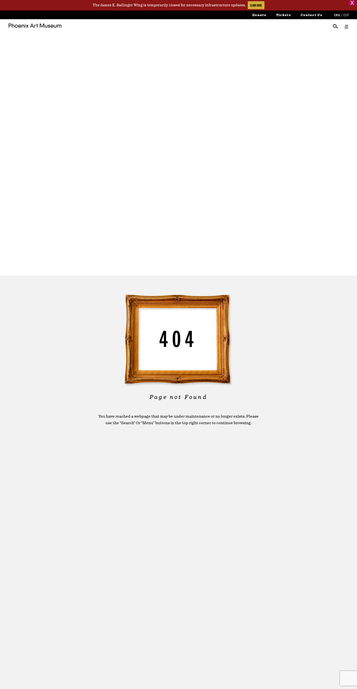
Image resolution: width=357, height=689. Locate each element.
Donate (259, 15)
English (336, 14)
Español (346, 14)
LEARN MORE (256, 5)
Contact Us (311, 15)
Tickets (283, 15)
